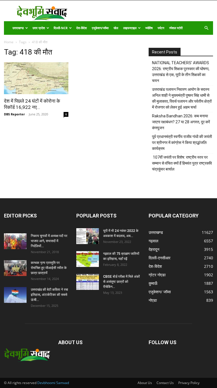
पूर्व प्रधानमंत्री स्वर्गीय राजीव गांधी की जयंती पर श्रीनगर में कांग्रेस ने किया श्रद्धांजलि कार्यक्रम (182, 142)
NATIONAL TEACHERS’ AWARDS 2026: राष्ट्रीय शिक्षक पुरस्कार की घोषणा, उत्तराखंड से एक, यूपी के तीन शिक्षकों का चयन (180, 72)
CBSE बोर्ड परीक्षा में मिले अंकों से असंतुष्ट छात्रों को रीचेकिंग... (121, 282)
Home (9, 42)
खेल (116, 28)
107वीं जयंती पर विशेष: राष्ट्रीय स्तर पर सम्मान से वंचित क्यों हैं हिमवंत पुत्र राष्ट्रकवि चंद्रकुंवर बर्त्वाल (182, 163)
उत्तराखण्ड (18, 28)
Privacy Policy (188, 382)
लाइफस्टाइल (129, 28)
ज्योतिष (149, 28)
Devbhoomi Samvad (53, 382)
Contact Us (165, 382)
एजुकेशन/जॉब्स (100, 28)
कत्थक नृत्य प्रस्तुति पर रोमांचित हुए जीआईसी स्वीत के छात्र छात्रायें (49, 268)
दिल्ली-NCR (61, 28)
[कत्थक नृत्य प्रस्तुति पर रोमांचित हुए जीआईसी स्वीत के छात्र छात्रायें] (15, 268)
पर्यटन (161, 28)
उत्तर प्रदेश (38, 28)
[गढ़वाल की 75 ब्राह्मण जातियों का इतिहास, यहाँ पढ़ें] (87, 259)
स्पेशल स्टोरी (176, 28)
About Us (145, 382)
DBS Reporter (14, 114)
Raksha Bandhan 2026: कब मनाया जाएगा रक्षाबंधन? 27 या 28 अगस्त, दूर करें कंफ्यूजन (181, 122)
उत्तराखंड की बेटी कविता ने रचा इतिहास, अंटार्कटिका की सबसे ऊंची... (49, 295)
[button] (206, 28)
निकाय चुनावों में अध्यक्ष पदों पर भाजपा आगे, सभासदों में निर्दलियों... (49, 241)
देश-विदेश (81, 28)
